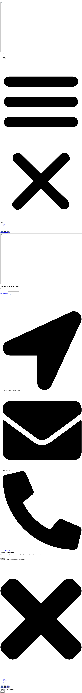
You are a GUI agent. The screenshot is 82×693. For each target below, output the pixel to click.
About (4, 56)
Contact (4, 58)
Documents (5, 54)
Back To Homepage (4, 293)
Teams (4, 53)
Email (1, 556)
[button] (41, 141)
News (4, 57)
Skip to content (3, 0)
